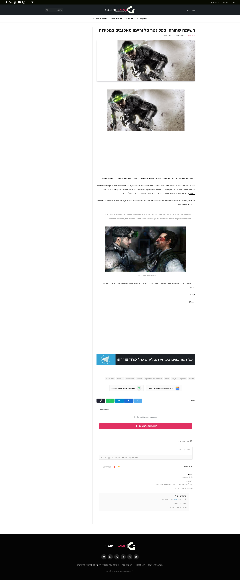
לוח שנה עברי (127, 565)
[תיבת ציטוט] (123, 457)
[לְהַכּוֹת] (112, 457)
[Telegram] (203, 105)
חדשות (143, 18)
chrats (191, 379)
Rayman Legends (121, 189)
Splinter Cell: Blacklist (137, 189)
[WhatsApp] (203, 111)
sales (167, 379)
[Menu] (193, 10)
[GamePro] (120, 10)
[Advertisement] (145, 153)
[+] (136, 457)
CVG (190, 295)
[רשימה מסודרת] (116, 457)
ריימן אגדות (110, 379)
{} (133, 457)
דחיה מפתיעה (148, 186)
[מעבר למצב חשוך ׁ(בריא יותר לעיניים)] (188, 10)
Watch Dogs (106, 186)
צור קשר (225, 2)
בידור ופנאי (101, 18)
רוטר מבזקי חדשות (155, 565)
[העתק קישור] (203, 117)
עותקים (119, 379)
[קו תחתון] (109, 457)
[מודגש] (102, 457)
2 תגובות (167, 36)
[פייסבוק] (203, 93)
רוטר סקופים (140, 565)
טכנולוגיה (116, 18)
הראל (175, 499)
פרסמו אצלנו (215, 2)
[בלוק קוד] (126, 457)
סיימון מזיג (191, 36)
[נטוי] (105, 457)
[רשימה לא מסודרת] (119, 457)
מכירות (139, 379)
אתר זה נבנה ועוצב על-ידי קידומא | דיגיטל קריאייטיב (98, 565)
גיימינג (129, 18)
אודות (233, 2)
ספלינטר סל (130, 379)
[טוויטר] (203, 99)
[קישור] (130, 457)
